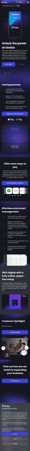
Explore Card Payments (15, 114)
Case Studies (15, 332)
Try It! (22, 64)
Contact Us (15, 381)
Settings (15, 443)
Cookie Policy (15, 447)
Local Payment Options (15, 183)
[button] (10, 195)
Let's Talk (8, 64)
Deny (15, 439)
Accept (15, 434)
